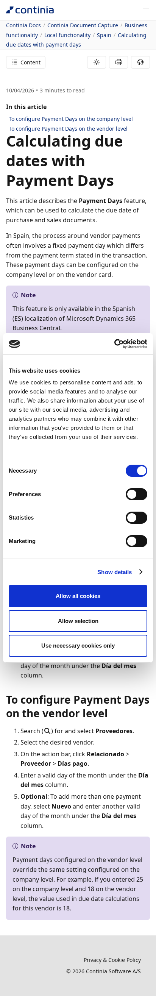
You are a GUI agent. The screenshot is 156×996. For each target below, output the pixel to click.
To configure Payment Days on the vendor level (68, 128)
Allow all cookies (78, 596)
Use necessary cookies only (78, 645)
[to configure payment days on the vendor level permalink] (112, 713)
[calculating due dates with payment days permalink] (118, 180)
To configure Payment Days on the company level (71, 118)
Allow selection (78, 621)
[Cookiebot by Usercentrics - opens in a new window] (114, 344)
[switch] (136, 494)
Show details (114, 572)
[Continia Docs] (30, 10)
